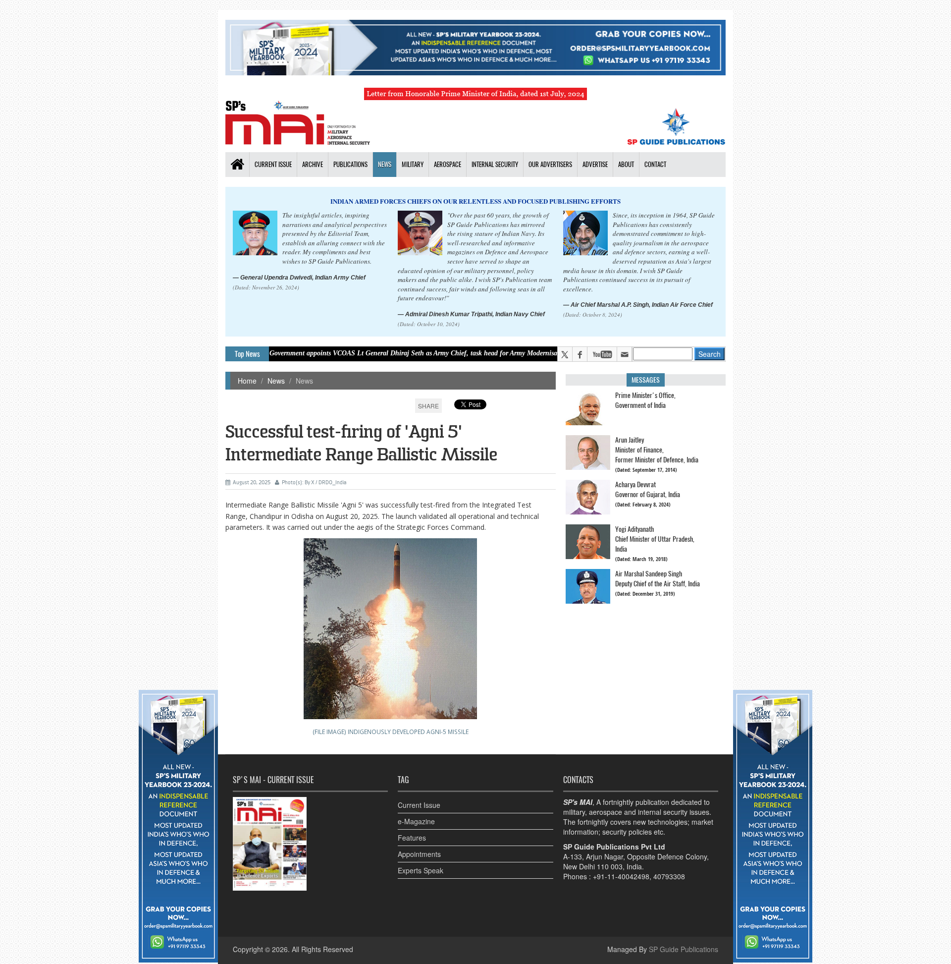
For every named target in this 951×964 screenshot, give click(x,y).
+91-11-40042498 (621, 876)
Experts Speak (420, 870)
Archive (312, 164)
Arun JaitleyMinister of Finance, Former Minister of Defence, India (656, 449)
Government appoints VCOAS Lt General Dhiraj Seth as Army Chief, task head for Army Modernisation (382, 353)
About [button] (626, 164)
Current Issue (419, 805)
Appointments (419, 854)
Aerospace (447, 164)
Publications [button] (350, 164)
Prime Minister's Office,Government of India (645, 400)
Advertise (595, 164)
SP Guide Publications (683, 949)
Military (412, 164)
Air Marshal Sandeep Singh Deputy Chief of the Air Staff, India (657, 578)
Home (247, 381)
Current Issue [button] (273, 164)
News (384, 164)
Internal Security (495, 164)
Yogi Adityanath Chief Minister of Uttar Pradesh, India (654, 539)
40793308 (669, 876)
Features (412, 838)
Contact (655, 164)
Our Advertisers (550, 164)
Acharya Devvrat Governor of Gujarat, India (647, 489)
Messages (646, 380)
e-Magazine (416, 821)
